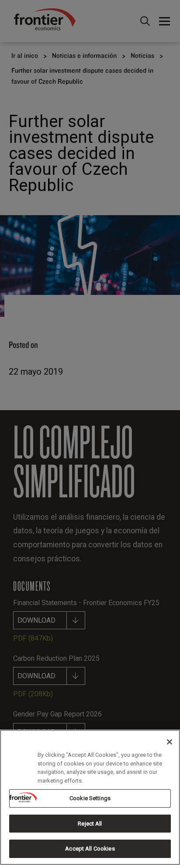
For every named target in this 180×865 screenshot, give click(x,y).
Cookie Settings (90, 798)
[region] (90, 797)
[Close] (169, 742)
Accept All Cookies (89, 848)
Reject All (90, 823)
